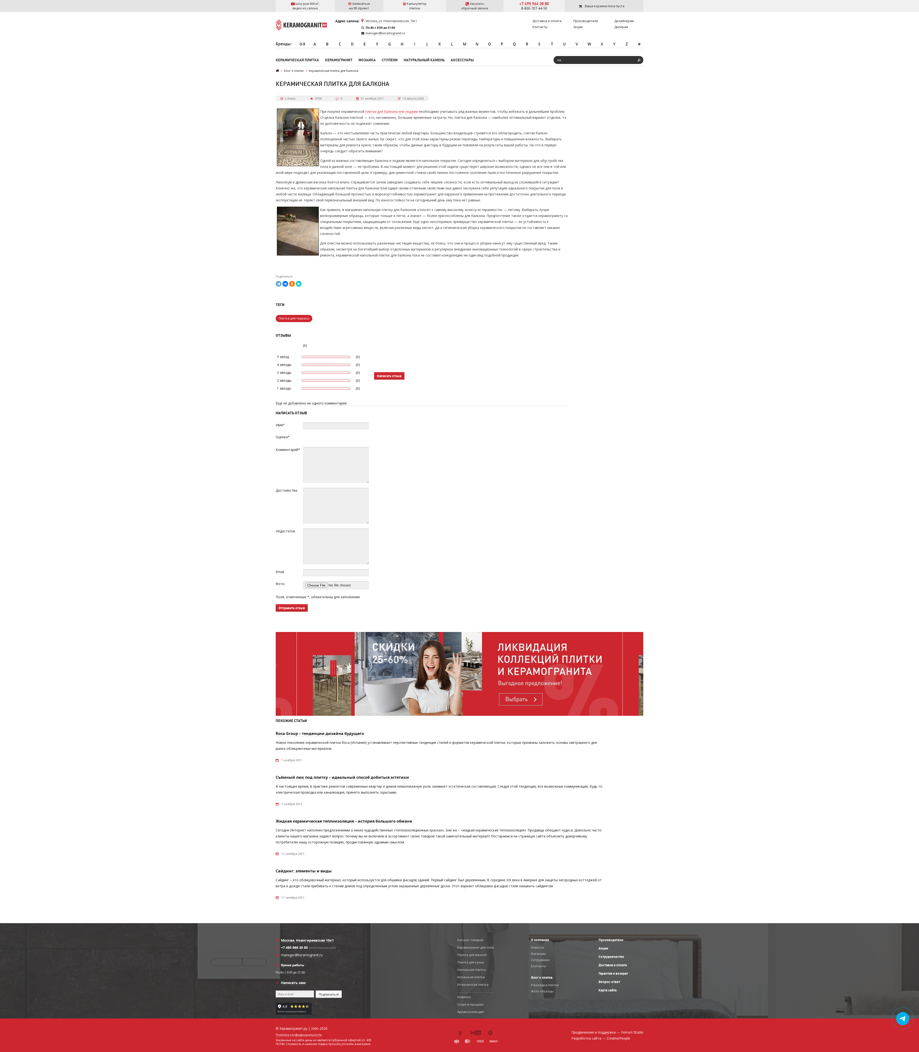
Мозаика (367, 60)
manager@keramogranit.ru (385, 33)
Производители (611, 940)
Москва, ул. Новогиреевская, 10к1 (391, 21)
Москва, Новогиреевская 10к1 (307, 940)
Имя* (280, 425)
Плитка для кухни (470, 962)
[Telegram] (278, 284)
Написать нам (293, 982)
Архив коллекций (470, 1012)
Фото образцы (542, 991)
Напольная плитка (471, 969)
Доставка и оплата (613, 965)
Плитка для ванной (472, 955)
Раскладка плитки (545, 985)
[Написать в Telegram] (902, 1018)
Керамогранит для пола (475, 947)
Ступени (390, 60)
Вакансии (538, 953)
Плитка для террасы (294, 318)
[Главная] (277, 71)
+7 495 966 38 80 (534, 3)
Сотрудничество (611, 957)
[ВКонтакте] (285, 284)
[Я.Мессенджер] (299, 284)
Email (280, 571)
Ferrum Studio (632, 1032)
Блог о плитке (542, 977)
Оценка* (283, 437)
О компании (540, 940)
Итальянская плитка (472, 984)
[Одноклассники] (292, 284)
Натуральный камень (424, 60)
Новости (537, 947)
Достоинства (286, 490)
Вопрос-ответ (609, 982)
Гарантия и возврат (613, 973)
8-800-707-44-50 (534, 8)
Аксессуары (462, 60)
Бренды (283, 43)
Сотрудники (540, 960)
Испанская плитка (471, 977)
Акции (603, 948)
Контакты (538, 966)
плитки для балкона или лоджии (391, 111)
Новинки (464, 997)
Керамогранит (339, 60)
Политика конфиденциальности (299, 1035)
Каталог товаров (470, 940)
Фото (280, 583)
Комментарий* (288, 449)
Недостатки (285, 531)
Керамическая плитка (297, 60)
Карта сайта (607, 990)
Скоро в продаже (470, 1004)
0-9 (302, 44)
